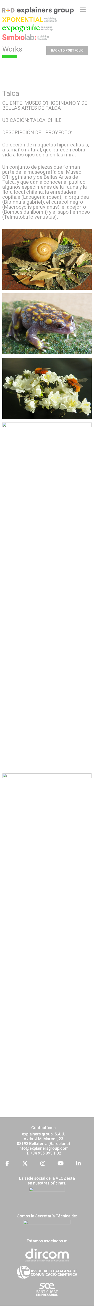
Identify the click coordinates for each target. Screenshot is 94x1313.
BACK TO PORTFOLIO (67, 50)
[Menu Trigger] (83, 9)
